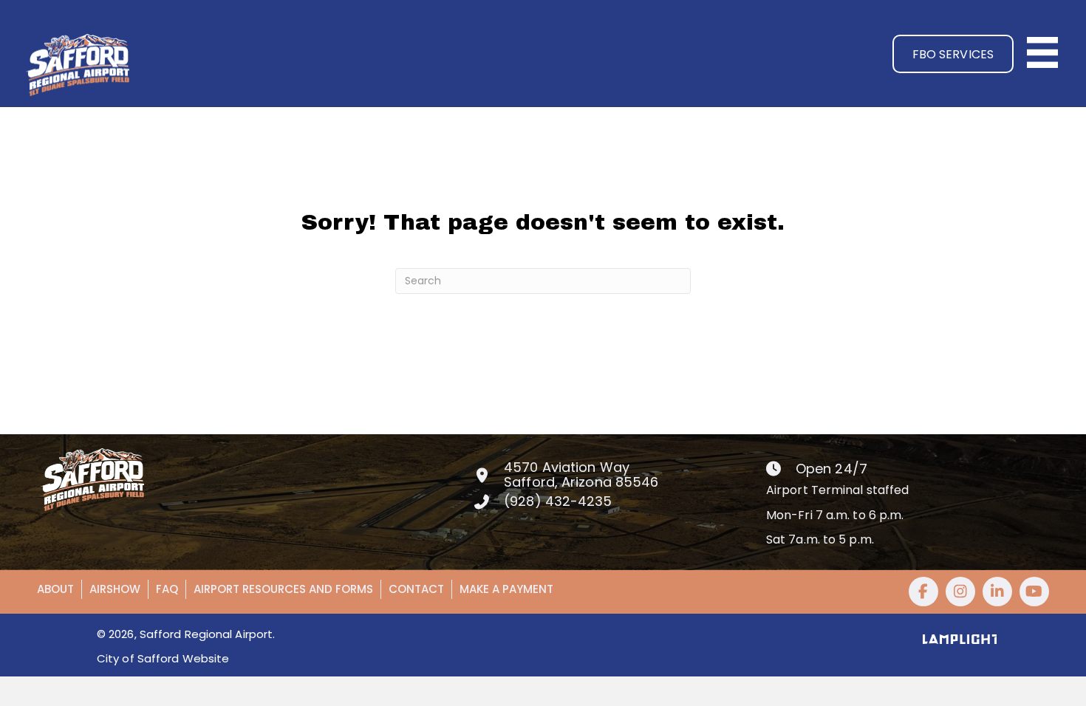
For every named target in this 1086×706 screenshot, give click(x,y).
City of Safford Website (163, 658)
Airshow (114, 589)
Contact (416, 589)
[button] (953, 54)
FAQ (167, 589)
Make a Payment (506, 589)
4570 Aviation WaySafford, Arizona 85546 (581, 474)
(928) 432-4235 (558, 501)
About (55, 589)
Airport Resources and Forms (283, 589)
